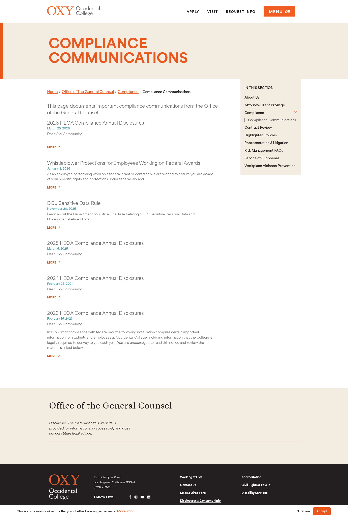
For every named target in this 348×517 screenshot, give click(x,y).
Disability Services (254, 492)
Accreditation (251, 476)
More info (125, 510)
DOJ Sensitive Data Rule (74, 202)
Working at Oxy (191, 476)
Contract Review (258, 127)
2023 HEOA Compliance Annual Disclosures (95, 312)
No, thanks (304, 511)
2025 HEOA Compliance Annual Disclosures (95, 242)
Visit (212, 11)
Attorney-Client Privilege (264, 104)
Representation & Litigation (266, 142)
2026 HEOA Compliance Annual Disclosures (95, 122)
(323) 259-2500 (105, 487)
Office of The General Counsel (88, 91)
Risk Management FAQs (263, 150)
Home (52, 91)
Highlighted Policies (260, 134)
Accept (321, 511)
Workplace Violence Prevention (269, 165)
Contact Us (188, 484)
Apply (193, 11)
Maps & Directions (193, 492)
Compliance (128, 91)
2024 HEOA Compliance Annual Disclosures (95, 277)
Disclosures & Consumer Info (200, 500)
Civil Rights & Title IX (255, 484)
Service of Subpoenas (261, 157)
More (51, 147)
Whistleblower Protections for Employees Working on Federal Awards (123, 162)
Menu (276, 11)
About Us (251, 97)
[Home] (88, 11)
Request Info (241, 11)
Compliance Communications (272, 120)
